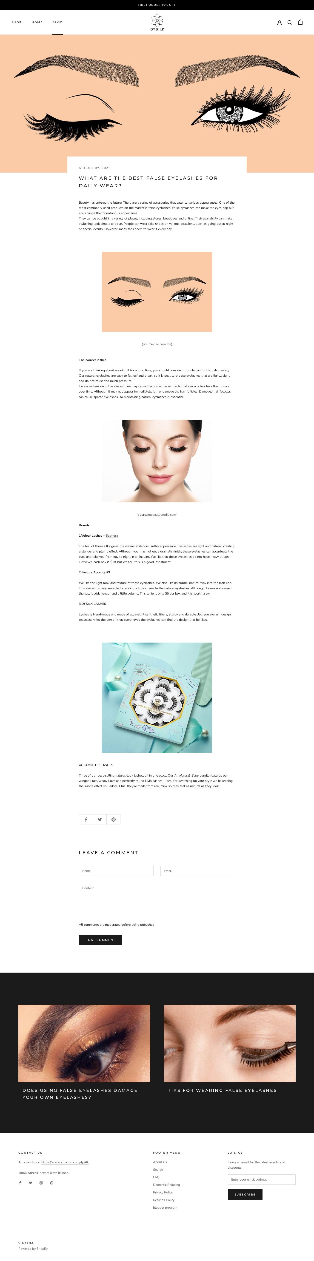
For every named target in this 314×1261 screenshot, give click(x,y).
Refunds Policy (163, 1200)
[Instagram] (41, 1182)
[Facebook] (20, 1182)
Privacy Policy (163, 1192)
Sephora (112, 535)
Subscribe (245, 1194)
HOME (37, 22)
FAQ (156, 1177)
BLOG (57, 22)
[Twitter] (30, 1182)
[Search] (290, 22)
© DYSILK (26, 1242)
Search (158, 1169)
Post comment (101, 940)
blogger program (165, 1207)
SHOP (16, 22)
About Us (160, 1162)
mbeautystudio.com (162, 514)
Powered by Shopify (33, 1249)
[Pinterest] (51, 1182)
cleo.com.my (162, 344)
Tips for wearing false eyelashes (222, 1090)
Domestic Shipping (166, 1185)
